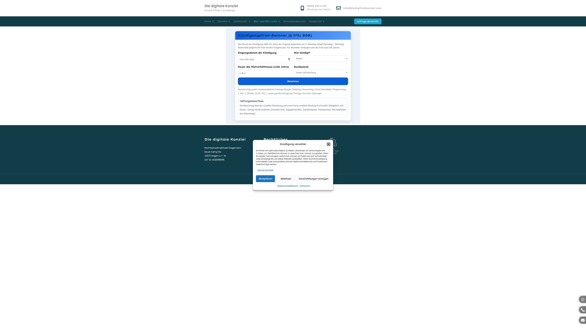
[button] (328, 144)
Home (207, 21)
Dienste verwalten (265, 170)
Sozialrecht (315, 21)
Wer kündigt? (302, 52)
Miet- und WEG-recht (265, 21)
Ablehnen (286, 178)
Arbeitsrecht (240, 21)
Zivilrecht (222, 21)
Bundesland (301, 66)
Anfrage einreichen (367, 21)
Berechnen (293, 81)
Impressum (305, 185)
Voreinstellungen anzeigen (313, 178)
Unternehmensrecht (294, 21)
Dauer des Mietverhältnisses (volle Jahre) (263, 66)
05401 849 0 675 (317, 6)
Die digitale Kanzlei (221, 6)
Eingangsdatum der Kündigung (257, 52)
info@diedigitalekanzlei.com (362, 8)
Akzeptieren (265, 178)
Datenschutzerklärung (287, 185)
